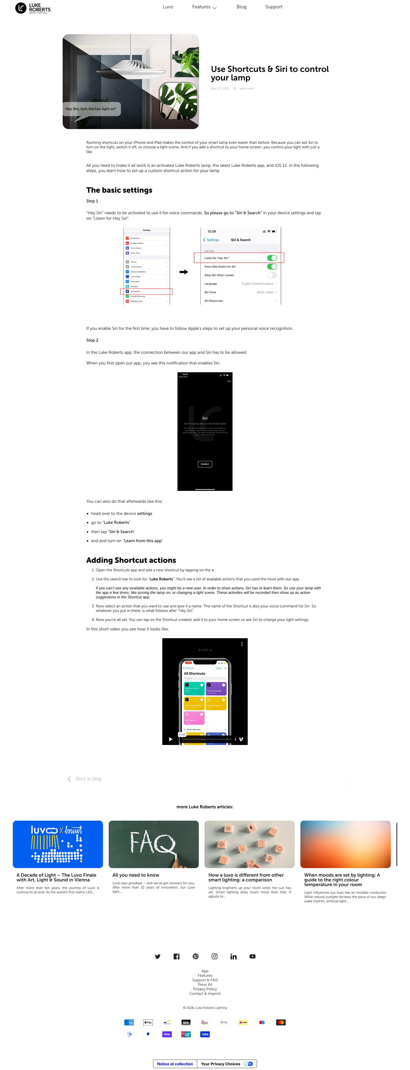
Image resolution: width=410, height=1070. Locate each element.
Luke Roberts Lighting (211, 1008)
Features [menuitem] (201, 7)
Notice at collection (175, 1063)
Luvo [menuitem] (168, 7)
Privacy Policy (205, 989)
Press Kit (205, 984)
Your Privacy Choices (220, 1063)
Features (205, 975)
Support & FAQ (205, 980)
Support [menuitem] (274, 7)
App (205, 971)
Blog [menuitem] (242, 7)
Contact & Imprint (204, 993)
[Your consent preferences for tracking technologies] (399, 1047)
